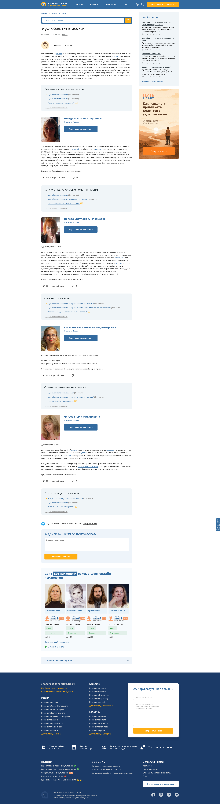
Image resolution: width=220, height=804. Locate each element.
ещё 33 (90, 637)
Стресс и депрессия (50, 633)
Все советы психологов (152, 81)
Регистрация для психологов (160, 784)
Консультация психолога (162, 4)
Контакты (147, 766)
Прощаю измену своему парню (61, 401)
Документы (98, 761)
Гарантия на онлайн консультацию (57, 766)
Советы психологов (58, 13)
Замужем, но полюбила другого (61, 507)
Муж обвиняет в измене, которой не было (158, 39)
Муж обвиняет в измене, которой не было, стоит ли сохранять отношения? (79, 307)
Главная (44, 13)
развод (117, 56)
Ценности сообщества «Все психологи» (59, 780)
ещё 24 (111, 637)
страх (69, 455)
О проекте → (159, 151)
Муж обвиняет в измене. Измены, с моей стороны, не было (157, 23)
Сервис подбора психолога (56, 747)
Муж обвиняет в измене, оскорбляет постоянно (67, 199)
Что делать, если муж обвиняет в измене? (65, 498)
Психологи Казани (49, 720)
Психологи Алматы (97, 688)
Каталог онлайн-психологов (57, 642)
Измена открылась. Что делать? (61, 103)
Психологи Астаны (97, 691)
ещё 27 (47, 637)
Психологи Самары (49, 730)
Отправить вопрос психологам (157, 773)
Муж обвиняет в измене (58, 94)
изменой (75, 149)
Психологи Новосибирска (52, 709)
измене (59, 53)
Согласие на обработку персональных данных (112, 773)
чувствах (83, 453)
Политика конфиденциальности (106, 769)
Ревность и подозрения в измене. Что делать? (67, 312)
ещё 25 (69, 637)
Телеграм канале (90, 524)
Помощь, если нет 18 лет (52, 776)
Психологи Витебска (98, 723)
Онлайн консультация (86, 747)
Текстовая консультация (160, 747)
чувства (118, 263)
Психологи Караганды (99, 698)
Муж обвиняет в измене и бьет (61, 393)
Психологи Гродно (97, 730)
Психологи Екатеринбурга (53, 713)
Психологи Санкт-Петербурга (54, 706)
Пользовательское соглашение (106, 766)
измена (74, 450)
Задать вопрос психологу (81, 129)
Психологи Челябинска (51, 727)
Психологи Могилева (98, 727)
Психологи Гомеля (97, 720)
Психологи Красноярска (52, 723)
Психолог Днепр (71, 331)
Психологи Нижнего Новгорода (55, 716)
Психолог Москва (71, 122)
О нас (145, 776)
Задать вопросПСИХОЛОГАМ (218, 524)
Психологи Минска (97, 716)
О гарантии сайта (56, 647)
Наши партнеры (150, 769)
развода (110, 450)
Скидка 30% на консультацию (54, 773)
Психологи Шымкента (99, 695)
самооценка (119, 257)
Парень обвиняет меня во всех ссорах (64, 203)
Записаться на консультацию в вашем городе (123, 747)
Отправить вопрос (153, 731)
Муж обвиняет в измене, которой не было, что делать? (71, 303)
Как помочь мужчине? (151, 53)
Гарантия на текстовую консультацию (58, 769)
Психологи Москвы (49, 702)
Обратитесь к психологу (88, 466)
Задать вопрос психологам (56, 108)
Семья (64, 34)
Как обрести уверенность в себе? (156, 67)
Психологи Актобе (97, 702)
